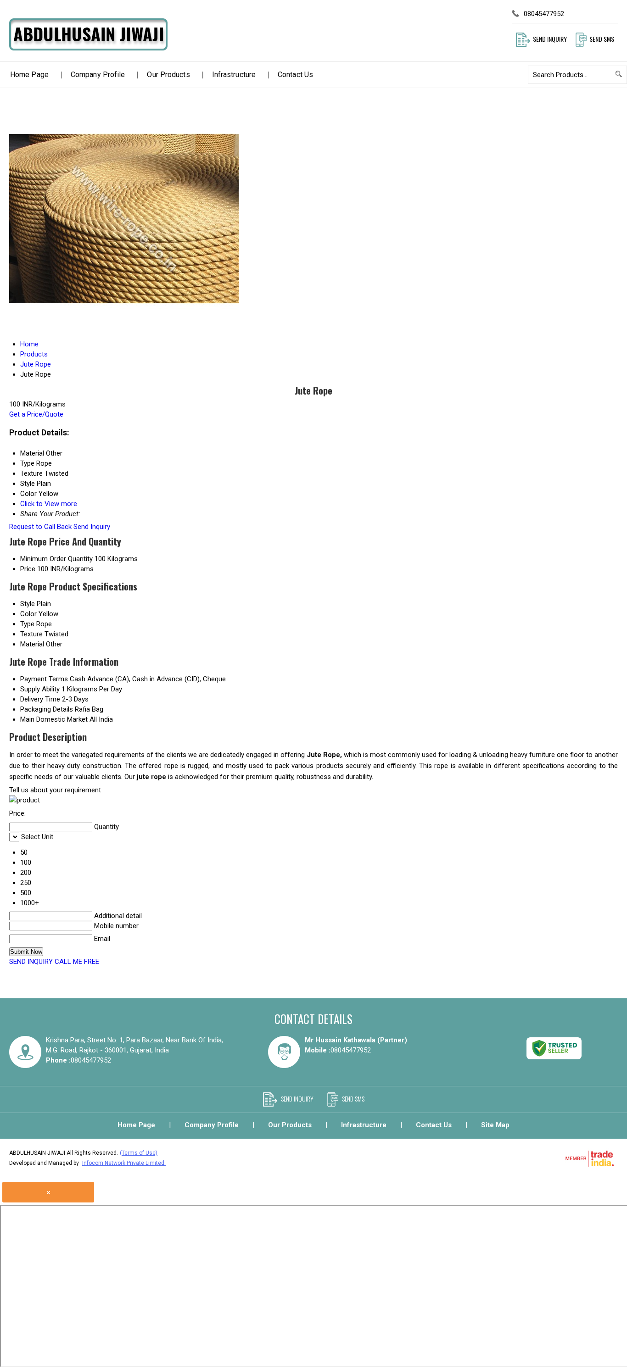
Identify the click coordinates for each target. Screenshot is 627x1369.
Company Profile (98, 74)
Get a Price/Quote (36, 414)
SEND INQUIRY (31, 961)
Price (27, 569)
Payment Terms (44, 679)
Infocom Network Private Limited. (124, 1163)
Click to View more (48, 504)
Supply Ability (40, 689)
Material (32, 644)
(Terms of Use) (138, 1153)
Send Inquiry (91, 527)
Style (27, 604)
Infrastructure (234, 74)
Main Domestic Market (54, 719)
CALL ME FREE (77, 961)
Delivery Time (40, 699)
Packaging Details (46, 709)
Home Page (29, 74)
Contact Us (295, 74)
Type (27, 624)
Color (28, 614)
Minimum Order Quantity (56, 559)
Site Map (495, 1125)
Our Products (168, 74)
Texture (31, 634)
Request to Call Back (40, 527)
